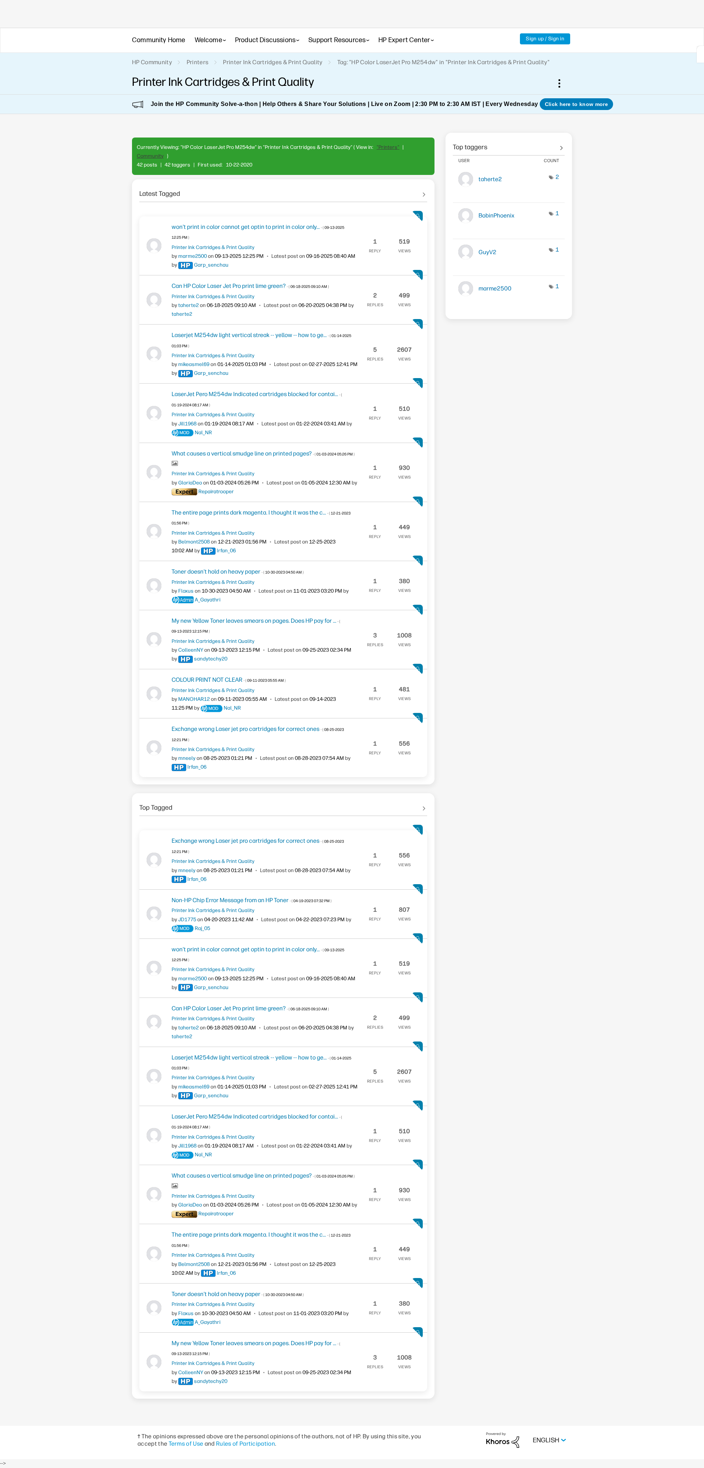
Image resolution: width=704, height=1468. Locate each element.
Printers (198, 62)
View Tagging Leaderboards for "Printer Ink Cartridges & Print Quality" (508, 144)
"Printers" (388, 147)
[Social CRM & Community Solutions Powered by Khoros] (502, 1440)
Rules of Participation (245, 1443)
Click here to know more (576, 104)
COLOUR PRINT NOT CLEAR (229, 679)
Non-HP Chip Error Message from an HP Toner (251, 900)
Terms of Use (186, 1443)
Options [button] (563, 83)
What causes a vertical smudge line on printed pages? (263, 453)
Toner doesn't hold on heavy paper (238, 571)
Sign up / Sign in (545, 39)
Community (150, 156)
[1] (700, 54)
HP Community (152, 62)
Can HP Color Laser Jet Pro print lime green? (250, 285)
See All (283, 191)
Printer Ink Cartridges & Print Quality (272, 62)
